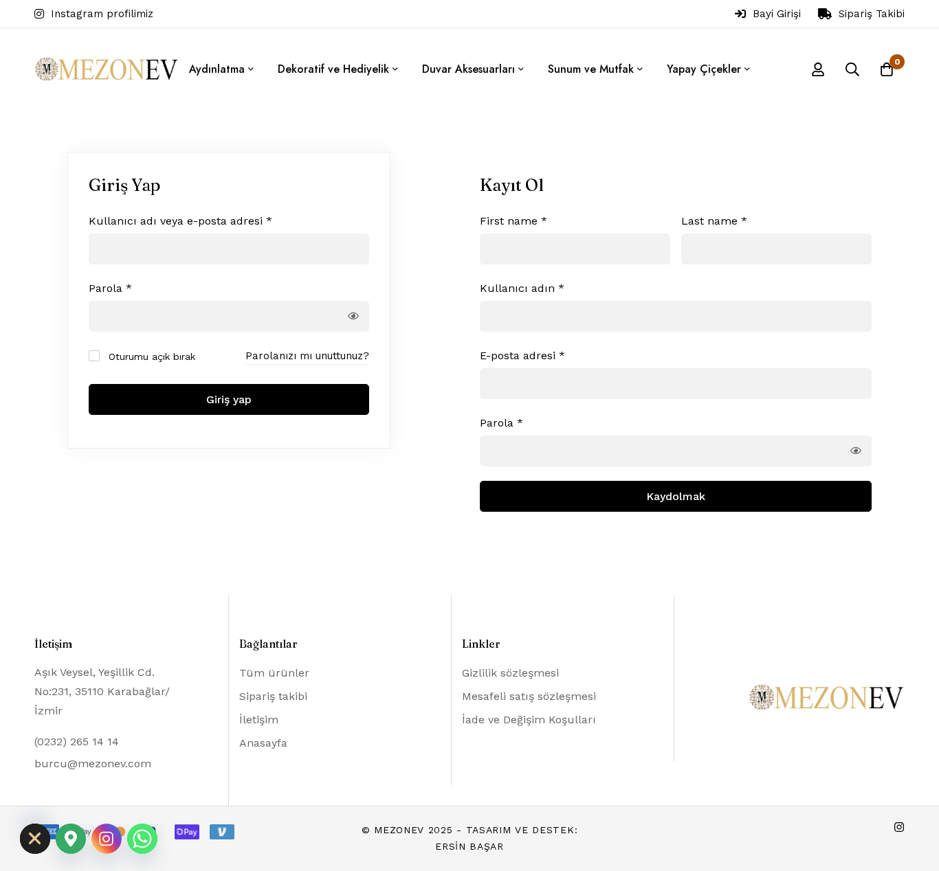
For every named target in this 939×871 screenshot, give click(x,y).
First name (513, 220)
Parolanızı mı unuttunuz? (307, 356)
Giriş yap (229, 399)
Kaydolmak (675, 496)
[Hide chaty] (35, 839)
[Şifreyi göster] (353, 316)
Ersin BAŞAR (469, 846)
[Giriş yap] (818, 69)
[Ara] (852, 69)
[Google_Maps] (71, 839)
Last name (714, 220)
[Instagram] (899, 827)
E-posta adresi (522, 355)
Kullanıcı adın (522, 288)
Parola (110, 288)
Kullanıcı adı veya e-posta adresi (180, 220)
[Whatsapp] (142, 839)
